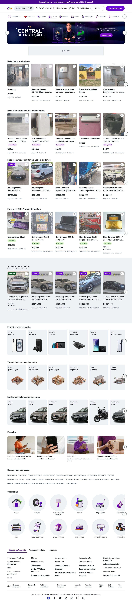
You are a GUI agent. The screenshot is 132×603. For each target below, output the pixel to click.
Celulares (102, 17)
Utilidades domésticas (111, 564)
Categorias (15, 17)
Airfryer (41, 479)
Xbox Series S (115, 479)
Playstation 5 (49, 479)
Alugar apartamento (37, 483)
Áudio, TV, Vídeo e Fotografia (38, 570)
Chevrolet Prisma (80, 475)
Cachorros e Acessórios (40, 575)
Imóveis (65, 17)
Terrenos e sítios (86, 562)
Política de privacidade (44, 586)
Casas (9, 578)
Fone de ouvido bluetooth (101, 479)
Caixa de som (59, 479)
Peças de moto (109, 572)
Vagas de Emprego (62, 565)
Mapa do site (78, 586)
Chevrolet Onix (12, 475)
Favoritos (31, 17)
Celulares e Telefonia (15, 558)
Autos (76, 17)
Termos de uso (32, 586)
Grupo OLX (101, 586)
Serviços (58, 569)
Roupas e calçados (86, 565)
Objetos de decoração (111, 575)
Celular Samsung (31, 479)
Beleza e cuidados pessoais (86, 574)
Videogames (36, 565)
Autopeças (89, 17)
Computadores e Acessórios (13, 573)
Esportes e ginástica (87, 569)
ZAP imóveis (111, 586)
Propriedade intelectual (61, 586)
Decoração (116, 17)
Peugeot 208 (23, 475)
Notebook (69, 479)
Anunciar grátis (117, 8)
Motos (9, 568)
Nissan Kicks (102, 475)
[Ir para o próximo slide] (126, 84)
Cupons (43, 17)
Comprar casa (50, 483)
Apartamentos (60, 558)
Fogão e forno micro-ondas (82, 479)
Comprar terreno (71, 483)
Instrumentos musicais (112, 568)
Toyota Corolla (92, 475)
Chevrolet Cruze (12, 479)
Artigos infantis (85, 558)
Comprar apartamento (22, 483)
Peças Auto (59, 562)
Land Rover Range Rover (65, 475)
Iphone (22, 479)
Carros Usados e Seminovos (13, 563)
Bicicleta (10, 483)
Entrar (97, 8)
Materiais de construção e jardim (65, 574)
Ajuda (9, 586)
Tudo (54, 16)
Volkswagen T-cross (35, 475)
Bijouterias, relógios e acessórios (111, 559)
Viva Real (119, 586)
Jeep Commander (49, 475)
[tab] (17, 550)
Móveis (34, 558)
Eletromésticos (37, 562)
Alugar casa (60, 483)
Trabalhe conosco (88, 586)
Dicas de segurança (16, 586)
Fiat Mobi (111, 475)
